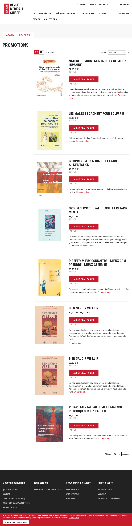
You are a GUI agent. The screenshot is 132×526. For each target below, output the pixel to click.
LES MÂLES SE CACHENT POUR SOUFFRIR (96, 114)
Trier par (103, 52)
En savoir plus (74, 518)
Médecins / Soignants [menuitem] (67, 13)
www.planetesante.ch (107, 490)
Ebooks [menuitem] (36, 19)
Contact (92, 4)
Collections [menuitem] (50, 19)
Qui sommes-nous (10, 490)
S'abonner (70, 499)
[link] (125, 4)
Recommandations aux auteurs (48, 490)
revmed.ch (81, 4)
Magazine (102, 494)
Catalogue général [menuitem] (42, 13)
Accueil (10, 35)
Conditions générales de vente (16, 503)
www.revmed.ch (73, 494)
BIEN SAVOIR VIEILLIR (83, 308)
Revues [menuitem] (102, 13)
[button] (71, 83)
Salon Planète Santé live (109, 499)
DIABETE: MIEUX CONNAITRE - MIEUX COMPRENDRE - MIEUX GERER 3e (98, 263)
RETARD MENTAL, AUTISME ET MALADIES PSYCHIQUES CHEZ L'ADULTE (96, 409)
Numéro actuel (72, 490)
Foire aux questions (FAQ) (14, 499)
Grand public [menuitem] (88, 13)
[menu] (72, 18)
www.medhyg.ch (10, 507)
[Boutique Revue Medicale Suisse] (15, 8)
